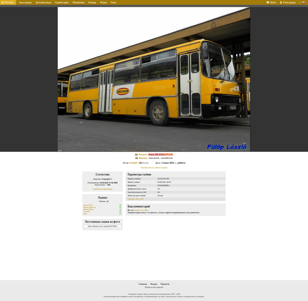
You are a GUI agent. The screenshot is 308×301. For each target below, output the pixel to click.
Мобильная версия (154, 287)
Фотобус (9, 2)
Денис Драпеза (89, 207)
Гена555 (86, 211)
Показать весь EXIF (136, 199)
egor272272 (88, 205)
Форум (153, 284)
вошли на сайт (141, 210)
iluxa (85, 214)
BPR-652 (168, 154)
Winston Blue (88, 209)
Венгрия (142, 154)
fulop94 (133, 163)
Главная (143, 284)
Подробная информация (102, 189)
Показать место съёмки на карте (154, 167)
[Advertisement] (154, 255)
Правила (165, 284)
